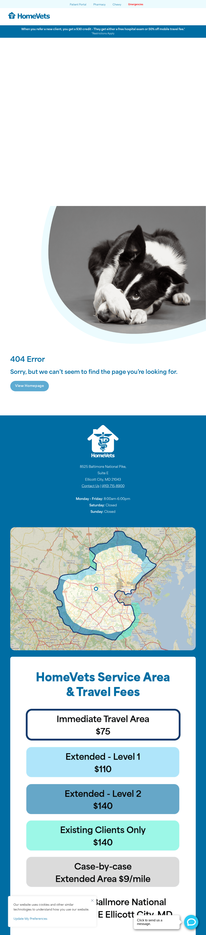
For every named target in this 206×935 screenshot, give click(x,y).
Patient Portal (78, 5)
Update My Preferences (30, 919)
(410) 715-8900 (113, 486)
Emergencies (135, 5)
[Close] (92, 899)
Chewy (117, 5)
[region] (52, 911)
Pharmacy (99, 5)
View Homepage (29, 386)
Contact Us (90, 486)
